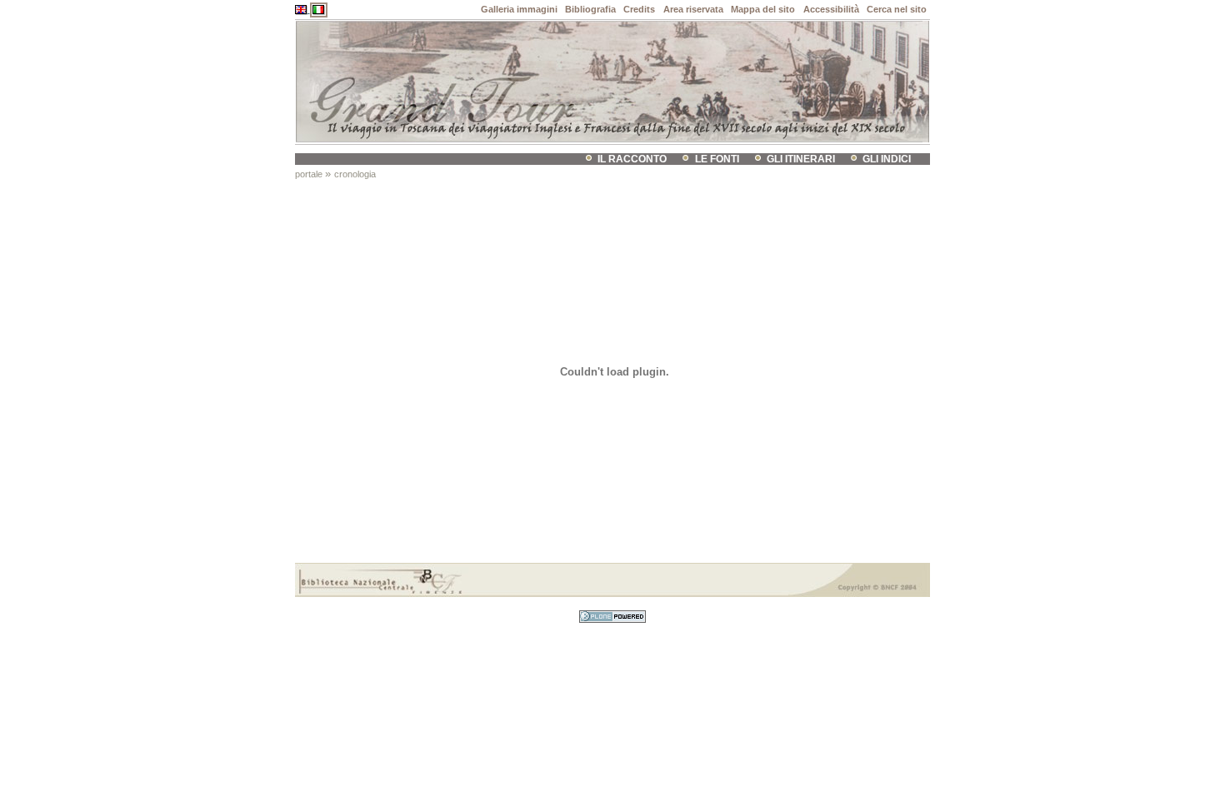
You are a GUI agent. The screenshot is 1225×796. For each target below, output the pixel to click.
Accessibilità (831, 9)
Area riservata (693, 9)
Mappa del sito (763, 9)
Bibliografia (590, 9)
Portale (308, 174)
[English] (302, 9)
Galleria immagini (519, 9)
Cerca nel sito (897, 9)
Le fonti (717, 159)
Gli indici (886, 159)
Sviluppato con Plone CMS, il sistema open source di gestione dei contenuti (612, 616)
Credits (639, 9)
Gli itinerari (801, 159)
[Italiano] (319, 9)
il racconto (632, 159)
